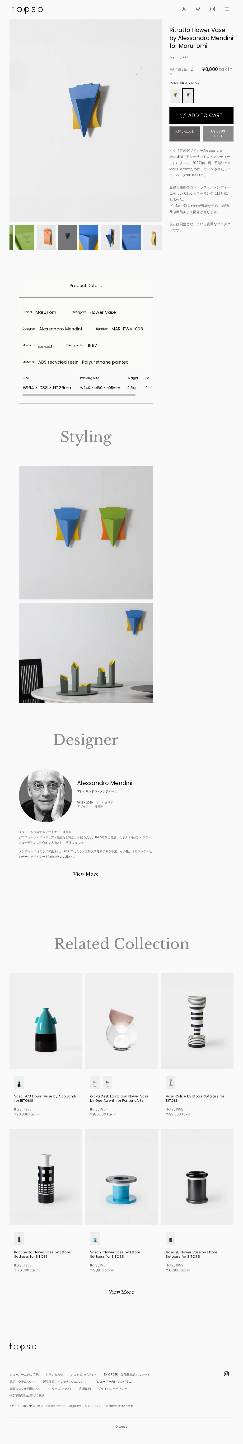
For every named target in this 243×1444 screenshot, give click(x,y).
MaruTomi (46, 312)
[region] (86, 385)
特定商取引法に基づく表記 (27, 1396)
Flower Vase (102, 312)
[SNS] (213, 9)
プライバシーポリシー (112, 1389)
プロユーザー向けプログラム (113, 1382)
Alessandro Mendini (60, 329)
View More (86, 874)
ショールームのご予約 (24, 1374)
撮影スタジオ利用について (27, 1389)
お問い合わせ (185, 131)
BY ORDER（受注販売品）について (127, 1374)
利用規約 (85, 1389)
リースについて (62, 1389)
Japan (45, 345)
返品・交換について (22, 1382)
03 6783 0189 (218, 133)
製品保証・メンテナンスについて (65, 1382)
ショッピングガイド (83, 1374)
